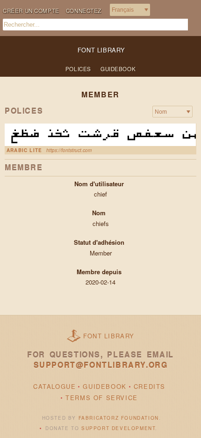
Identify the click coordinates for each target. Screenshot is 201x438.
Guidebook (118, 69)
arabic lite (24, 150)
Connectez (83, 11)
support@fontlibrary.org (101, 364)
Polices (78, 69)
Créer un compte (31, 11)
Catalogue (54, 386)
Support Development (118, 428)
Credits (149, 386)
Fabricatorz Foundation (119, 418)
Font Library (109, 335)
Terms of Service (101, 397)
